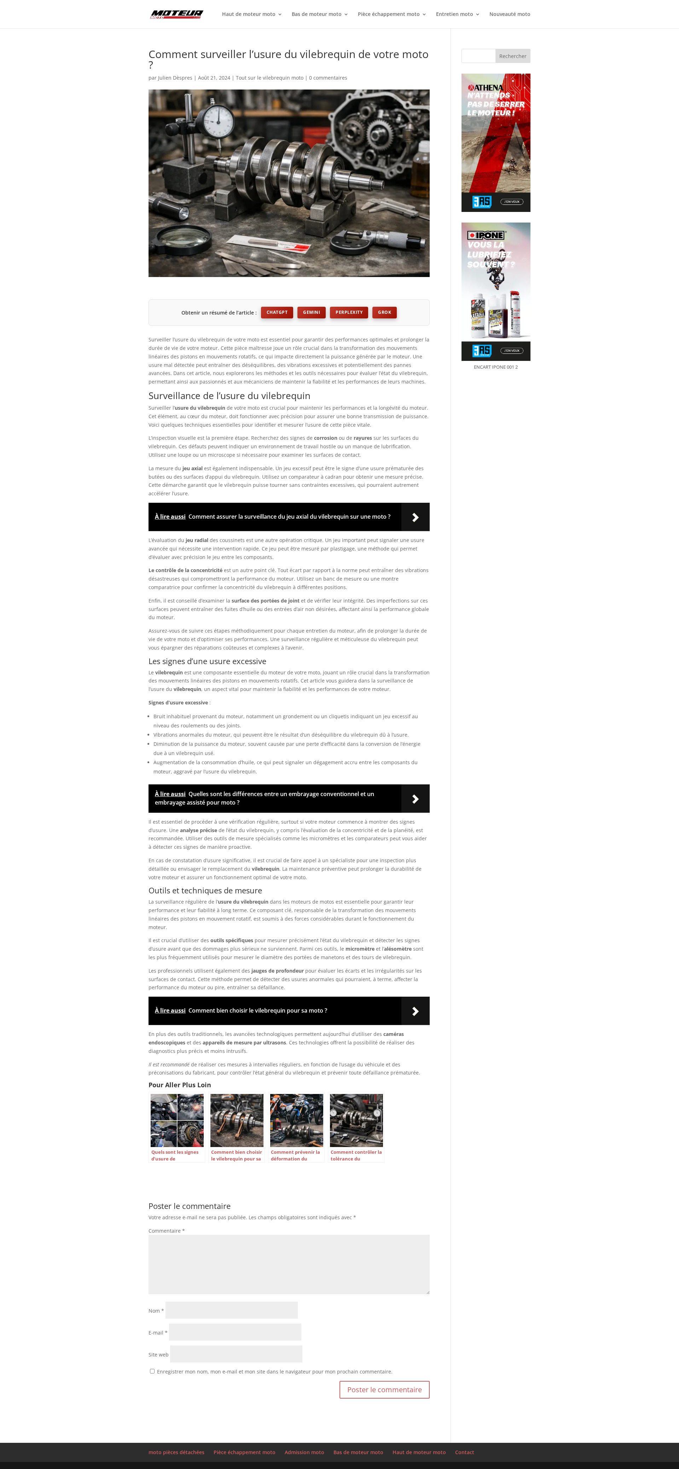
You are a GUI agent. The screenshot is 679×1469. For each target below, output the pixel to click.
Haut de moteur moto (248, 14)
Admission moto (304, 1452)
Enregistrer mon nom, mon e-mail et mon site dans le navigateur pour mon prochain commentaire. (275, 1371)
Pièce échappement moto (389, 14)
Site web (159, 1354)
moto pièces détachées (176, 1452)
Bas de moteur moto (317, 14)
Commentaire (167, 1230)
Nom (156, 1310)
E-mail (158, 1332)
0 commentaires (328, 77)
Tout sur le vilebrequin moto (269, 77)
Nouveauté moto (509, 14)
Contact (464, 1452)
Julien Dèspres (175, 77)
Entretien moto (454, 14)
